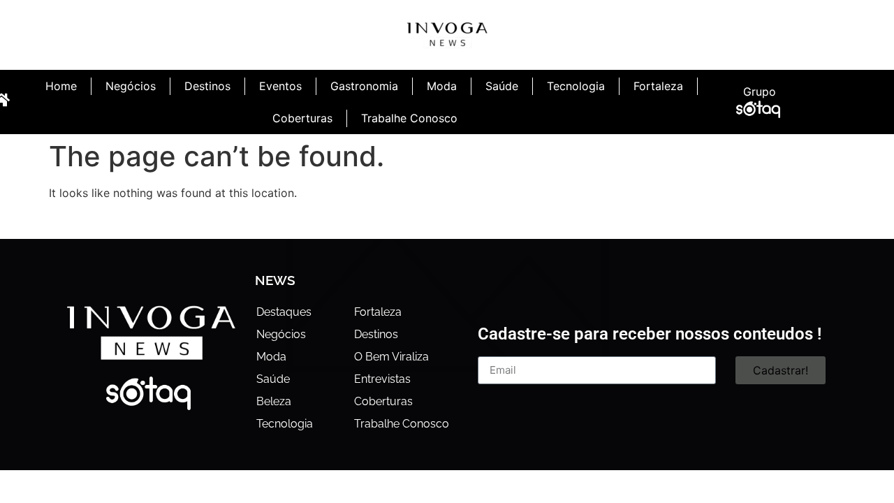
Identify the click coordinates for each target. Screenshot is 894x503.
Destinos (207, 86)
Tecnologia (576, 86)
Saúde (501, 86)
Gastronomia (364, 86)
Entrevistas (382, 379)
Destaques (284, 312)
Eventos (280, 86)
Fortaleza (658, 86)
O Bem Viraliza (391, 356)
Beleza (273, 401)
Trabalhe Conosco (409, 118)
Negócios (130, 86)
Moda (442, 86)
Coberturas (302, 118)
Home (61, 86)
